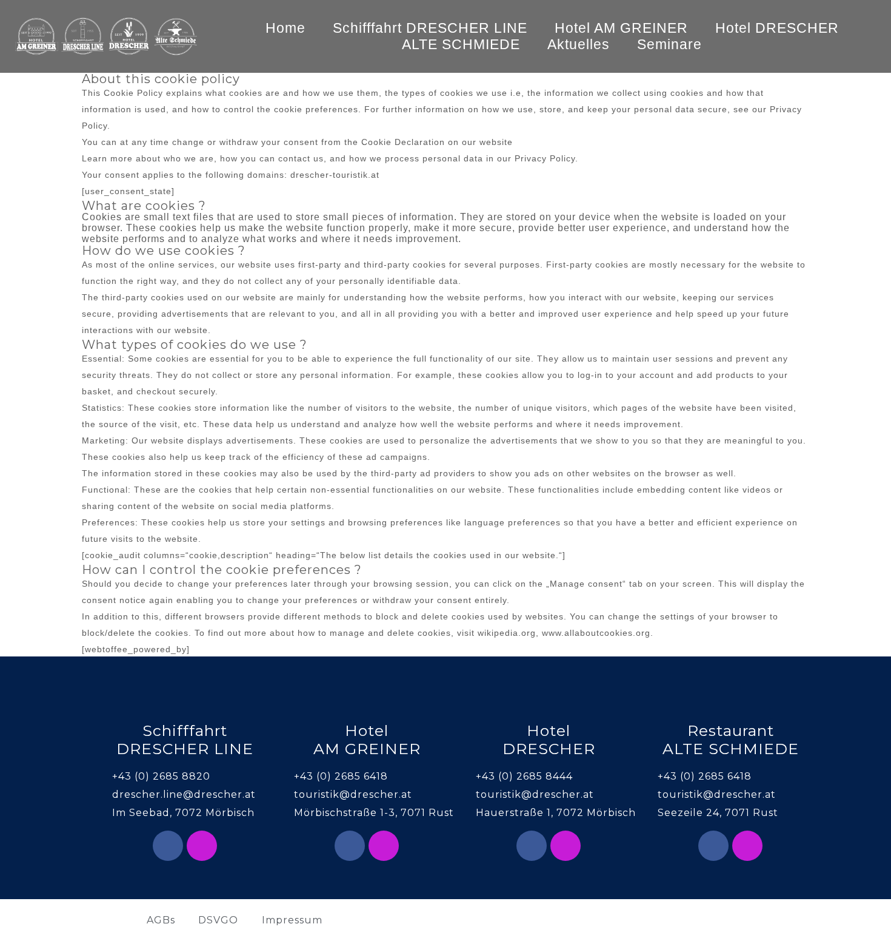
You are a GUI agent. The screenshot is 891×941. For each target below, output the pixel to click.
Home (285, 28)
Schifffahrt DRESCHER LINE (430, 28)
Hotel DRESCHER (777, 28)
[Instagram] (202, 846)
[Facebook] (168, 846)
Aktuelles (578, 44)
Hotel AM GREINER (621, 28)
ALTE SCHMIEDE (461, 44)
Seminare (669, 44)
